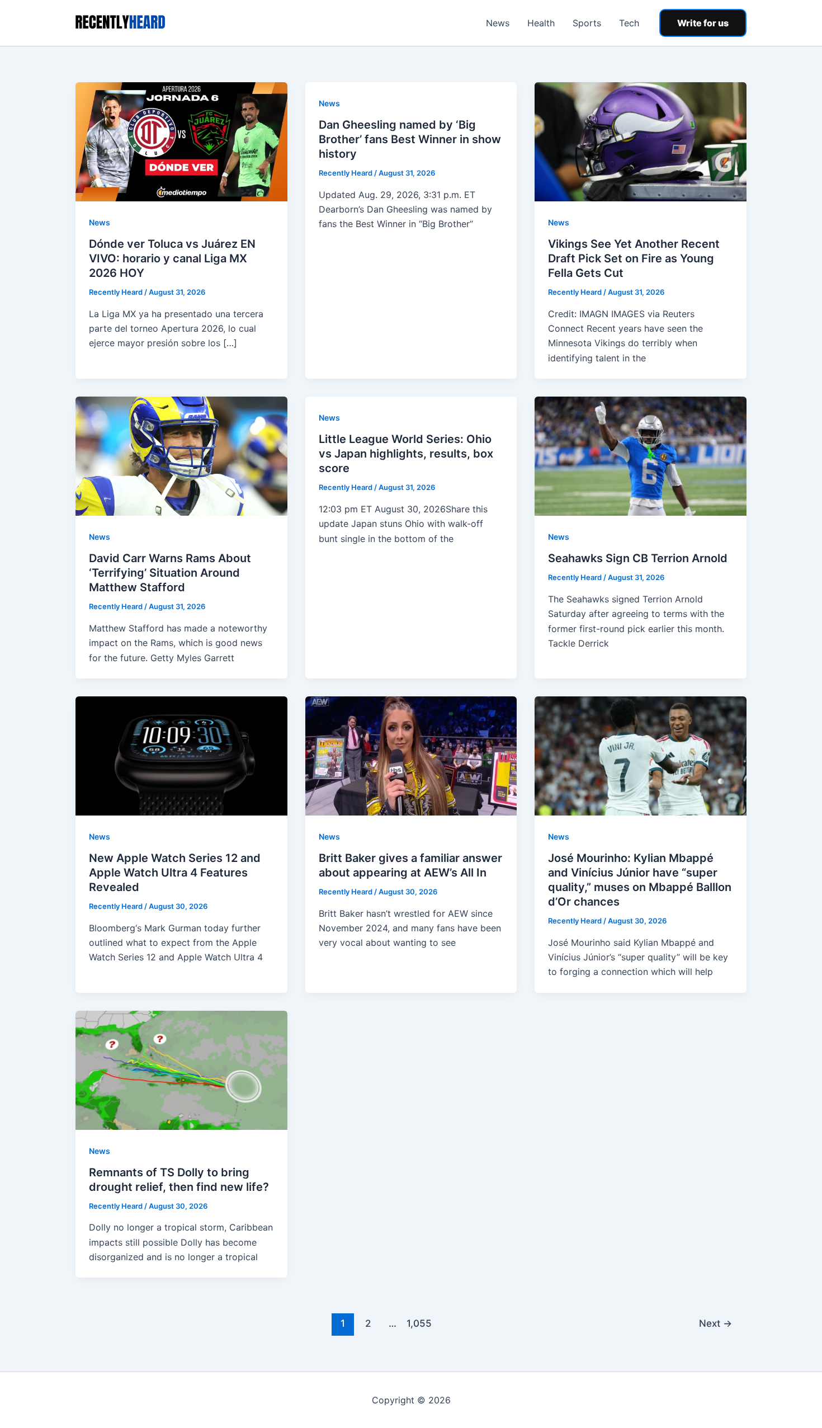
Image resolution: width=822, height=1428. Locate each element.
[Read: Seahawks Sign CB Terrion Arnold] (641, 455)
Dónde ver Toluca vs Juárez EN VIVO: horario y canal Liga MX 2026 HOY (172, 258)
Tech (629, 23)
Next (715, 1323)
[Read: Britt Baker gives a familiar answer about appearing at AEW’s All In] (411, 755)
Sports (587, 23)
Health (541, 23)
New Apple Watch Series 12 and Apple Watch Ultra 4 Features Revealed (175, 872)
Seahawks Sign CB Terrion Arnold (637, 558)
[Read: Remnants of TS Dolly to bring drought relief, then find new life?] (181, 1069)
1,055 (418, 1323)
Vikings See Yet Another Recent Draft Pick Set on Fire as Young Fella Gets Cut (634, 258)
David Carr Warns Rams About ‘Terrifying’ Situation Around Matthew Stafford (170, 573)
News (497, 23)
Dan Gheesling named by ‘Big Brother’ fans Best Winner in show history (410, 139)
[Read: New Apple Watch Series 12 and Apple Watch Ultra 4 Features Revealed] (181, 755)
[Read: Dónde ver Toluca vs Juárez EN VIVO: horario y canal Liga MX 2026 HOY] (181, 141)
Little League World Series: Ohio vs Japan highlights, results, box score (406, 453)
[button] (703, 23)
